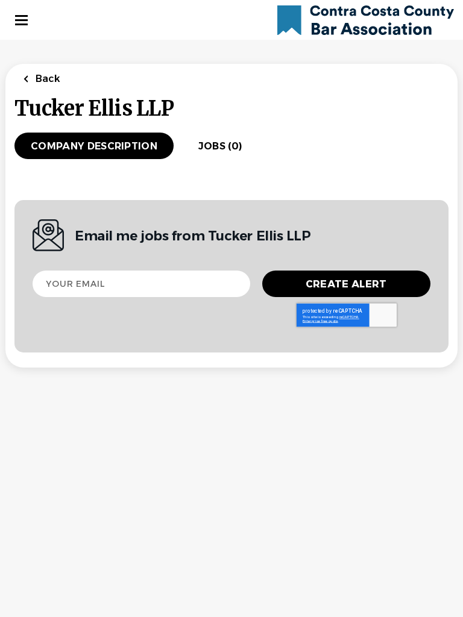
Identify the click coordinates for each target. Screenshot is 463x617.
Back (46, 78)
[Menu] (21, 20)
